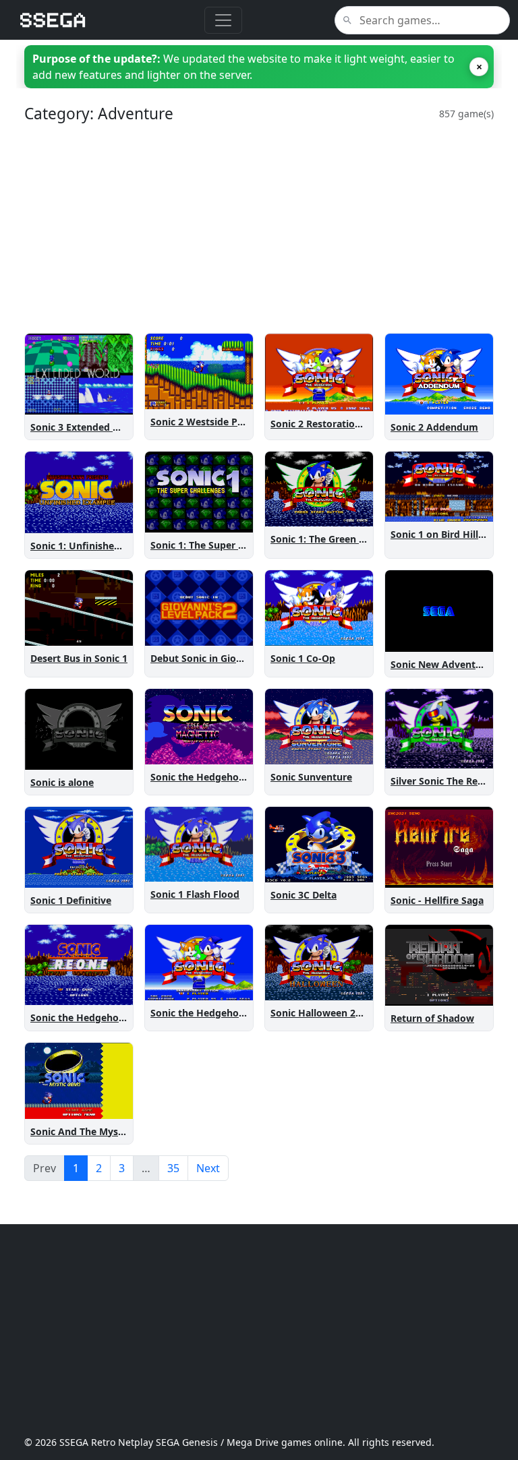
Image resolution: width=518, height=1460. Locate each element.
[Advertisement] (259, 227)
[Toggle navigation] (223, 20)
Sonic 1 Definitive (70, 900)
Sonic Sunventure (311, 776)
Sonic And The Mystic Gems (94, 1131)
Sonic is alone (62, 782)
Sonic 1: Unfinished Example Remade (116, 545)
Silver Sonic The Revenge (448, 780)
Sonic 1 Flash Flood (194, 894)
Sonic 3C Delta (303, 894)
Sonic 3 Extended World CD (93, 427)
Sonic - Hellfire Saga (437, 900)
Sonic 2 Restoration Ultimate (337, 423)
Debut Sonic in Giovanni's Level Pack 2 (239, 658)
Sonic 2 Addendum (434, 427)
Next (208, 1168)
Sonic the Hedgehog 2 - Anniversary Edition (251, 1012)
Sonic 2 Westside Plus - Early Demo (231, 421)
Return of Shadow (432, 1018)
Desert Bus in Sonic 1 (78, 658)
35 (173, 1168)
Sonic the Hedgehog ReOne (94, 1017)
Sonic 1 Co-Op (302, 658)
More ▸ (108, 401)
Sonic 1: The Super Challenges (219, 545)
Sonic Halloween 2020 (321, 1012)
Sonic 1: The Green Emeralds (336, 539)
